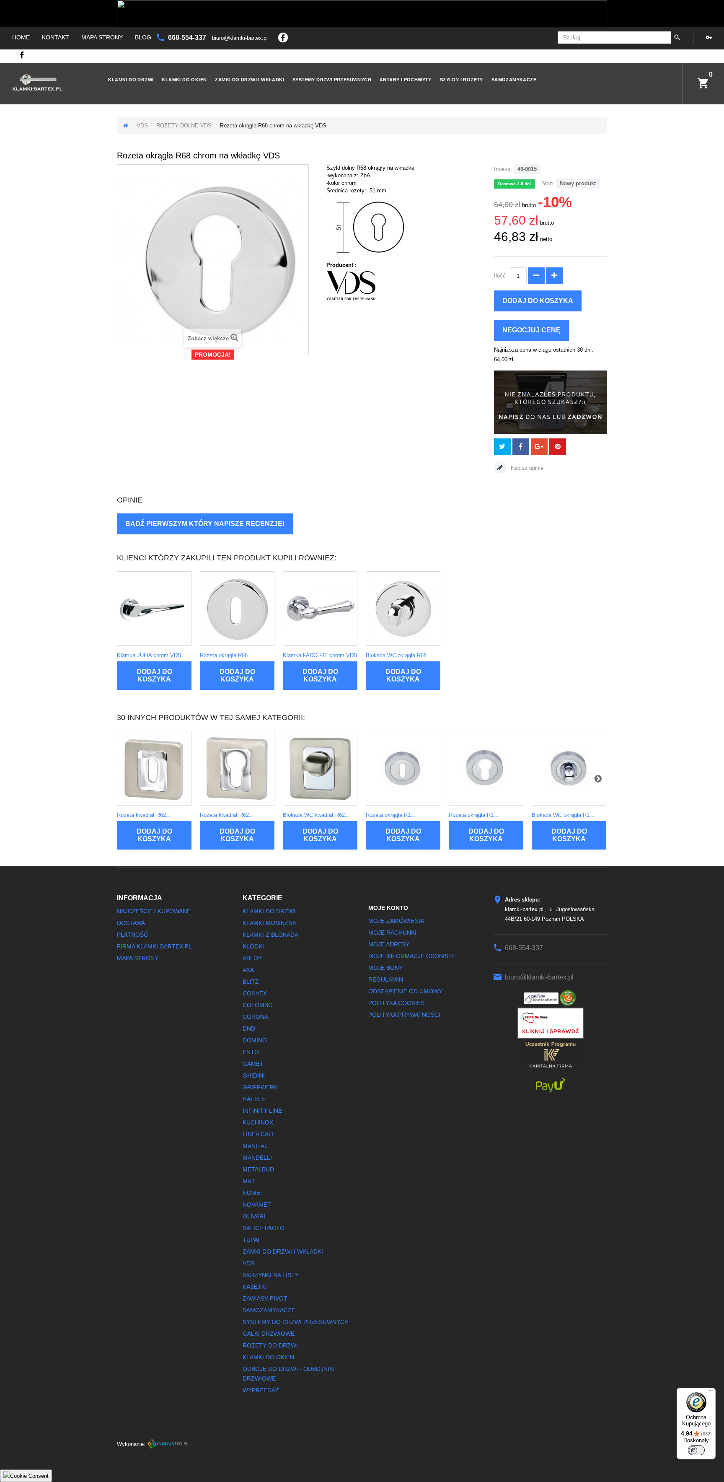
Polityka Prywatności (404, 1014)
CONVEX (255, 993)
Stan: (547, 183)
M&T (249, 1181)
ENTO (251, 1052)
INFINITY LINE (262, 1110)
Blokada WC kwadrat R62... (316, 815)
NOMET (253, 1192)
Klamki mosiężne (269, 923)
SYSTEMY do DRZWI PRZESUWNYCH (296, 1322)
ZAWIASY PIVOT (265, 1298)
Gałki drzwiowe (269, 1333)
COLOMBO (258, 1005)
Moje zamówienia (396, 920)
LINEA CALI (258, 1134)
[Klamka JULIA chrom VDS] (154, 608)
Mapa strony (102, 37)
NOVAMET (257, 1204)
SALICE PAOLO (263, 1228)
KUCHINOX (258, 1122)
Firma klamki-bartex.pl (154, 946)
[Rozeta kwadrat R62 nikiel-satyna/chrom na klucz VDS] (154, 768)
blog (143, 37)
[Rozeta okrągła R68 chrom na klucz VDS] (237, 608)
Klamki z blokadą (270, 934)
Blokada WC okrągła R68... (399, 655)
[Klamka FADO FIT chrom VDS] (320, 608)
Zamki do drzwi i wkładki (249, 79)
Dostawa (131, 923)
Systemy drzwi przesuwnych (331, 79)
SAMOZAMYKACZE (513, 79)
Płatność (132, 934)
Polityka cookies (396, 1003)
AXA (248, 969)
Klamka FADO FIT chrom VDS (320, 655)
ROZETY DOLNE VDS (184, 125)
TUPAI (251, 1239)
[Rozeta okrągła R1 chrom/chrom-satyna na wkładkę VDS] (486, 768)
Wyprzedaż (261, 1390)
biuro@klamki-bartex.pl (240, 38)
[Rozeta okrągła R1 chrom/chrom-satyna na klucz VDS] (403, 768)
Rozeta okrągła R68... (226, 655)
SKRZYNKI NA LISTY (271, 1275)
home (21, 37)
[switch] (696, 1450)
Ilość (500, 275)
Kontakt (55, 37)
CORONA (255, 1016)
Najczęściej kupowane (154, 911)
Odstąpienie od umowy (405, 991)
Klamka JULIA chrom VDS (149, 655)
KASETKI (255, 1286)
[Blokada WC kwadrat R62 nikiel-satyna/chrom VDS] (320, 768)
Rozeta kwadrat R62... (144, 815)
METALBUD (258, 1169)
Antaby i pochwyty (406, 79)
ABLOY (252, 958)
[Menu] (711, 1393)
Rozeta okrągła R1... (391, 815)
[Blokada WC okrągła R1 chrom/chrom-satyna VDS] (569, 768)
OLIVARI (254, 1216)
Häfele (254, 1099)
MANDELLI (257, 1157)
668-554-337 (188, 37)
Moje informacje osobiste (412, 956)
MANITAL (255, 1146)
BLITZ (251, 981)
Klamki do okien (184, 79)
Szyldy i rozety (461, 79)
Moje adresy (388, 944)
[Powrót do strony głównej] (125, 125)
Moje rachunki (392, 932)
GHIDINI (254, 1075)
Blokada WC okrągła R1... (563, 815)
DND (249, 1028)
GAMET (253, 1063)
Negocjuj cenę (531, 330)
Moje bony (385, 967)
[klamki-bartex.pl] (46, 82)
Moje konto (388, 907)
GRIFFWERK (260, 1087)
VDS (142, 125)
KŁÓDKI (253, 946)
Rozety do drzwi (270, 1345)
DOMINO (255, 1040)
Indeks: (503, 169)
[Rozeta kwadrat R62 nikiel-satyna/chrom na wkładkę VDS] (237, 768)
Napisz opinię (526, 468)
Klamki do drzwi (130, 79)
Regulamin (385, 979)
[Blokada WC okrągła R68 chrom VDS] (403, 608)
